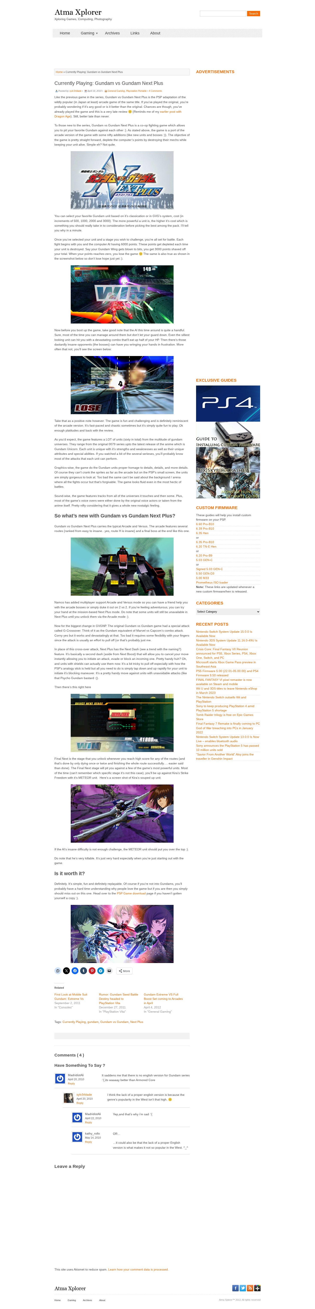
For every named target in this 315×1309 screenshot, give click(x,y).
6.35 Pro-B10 (205, 542)
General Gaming (116, 91)
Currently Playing (74, 1022)
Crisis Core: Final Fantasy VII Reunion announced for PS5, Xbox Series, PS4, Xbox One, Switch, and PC (226, 653)
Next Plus (136, 1022)
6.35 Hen (202, 533)
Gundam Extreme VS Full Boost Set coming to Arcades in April (163, 999)
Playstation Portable (136, 91)
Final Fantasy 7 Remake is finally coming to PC (228, 723)
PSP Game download (131, 893)
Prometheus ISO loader (212, 582)
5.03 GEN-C (204, 560)
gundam (93, 1022)
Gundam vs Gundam (114, 1022)
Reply (71, 1083)
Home (65, 33)
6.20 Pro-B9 (204, 555)
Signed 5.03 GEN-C (209, 569)
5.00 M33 (202, 578)
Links (135, 33)
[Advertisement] (158, 47)
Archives (112, 33)
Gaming (84, 33)
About (155, 33)
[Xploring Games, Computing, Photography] (77, 11)
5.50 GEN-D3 (205, 573)
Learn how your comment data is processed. (138, 1269)
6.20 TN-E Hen (206, 546)
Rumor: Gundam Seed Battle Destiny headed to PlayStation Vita (118, 999)
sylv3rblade (75, 91)
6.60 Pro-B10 (205, 524)
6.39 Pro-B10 (205, 528)
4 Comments (155, 91)
